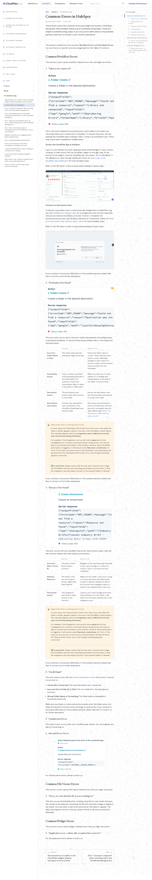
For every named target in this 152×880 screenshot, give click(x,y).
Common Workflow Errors (136, 16)
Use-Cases (10, 74)
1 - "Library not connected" (138, 19)
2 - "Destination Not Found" (135, 22)
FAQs (8, 81)
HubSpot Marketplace (138, 3)
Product (7, 86)
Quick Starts (11, 12)
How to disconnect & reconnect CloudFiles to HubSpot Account (16, 144)
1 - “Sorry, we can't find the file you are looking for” (137, 42)
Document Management (16, 34)
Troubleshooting (10, 96)
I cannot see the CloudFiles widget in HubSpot (18, 155)
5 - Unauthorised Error (136, 32)
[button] (80, 100)
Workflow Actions (14, 18)
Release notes (76, 3)
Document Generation (16, 47)
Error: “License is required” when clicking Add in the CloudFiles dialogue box (19, 109)
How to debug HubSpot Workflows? (17, 140)
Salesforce (33, 3)
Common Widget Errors (135, 46)
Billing (6, 91)
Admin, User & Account (16, 61)
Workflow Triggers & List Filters (17, 26)
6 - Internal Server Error (137, 35)
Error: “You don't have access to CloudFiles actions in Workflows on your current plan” (19, 130)
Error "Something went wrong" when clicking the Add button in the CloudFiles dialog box (19, 115)
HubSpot (46, 3)
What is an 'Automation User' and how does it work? (99, 413)
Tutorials (10, 54)
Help (47, 12)
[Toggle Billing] (33, 91)
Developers (60, 3)
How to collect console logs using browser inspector (17, 165)
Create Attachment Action (84, 677)
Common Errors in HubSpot (14, 105)
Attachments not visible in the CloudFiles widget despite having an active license (19, 101)
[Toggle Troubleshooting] (33, 96)
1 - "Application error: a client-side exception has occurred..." (137, 50)
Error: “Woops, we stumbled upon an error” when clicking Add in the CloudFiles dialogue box (19, 122)
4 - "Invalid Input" (134, 29)
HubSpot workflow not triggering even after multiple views (18, 136)
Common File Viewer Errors (137, 38)
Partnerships (11, 67)
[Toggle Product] (33, 86)
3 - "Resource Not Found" (137, 26)
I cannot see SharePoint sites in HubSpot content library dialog (19, 150)
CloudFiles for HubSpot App (64, 213)
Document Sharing (14, 40)
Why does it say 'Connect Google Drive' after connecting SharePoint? (19, 160)
